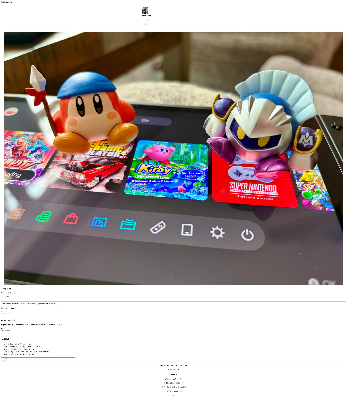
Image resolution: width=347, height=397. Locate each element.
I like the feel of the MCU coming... (22, 349)
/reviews (147, 20)
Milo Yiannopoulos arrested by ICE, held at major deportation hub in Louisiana (29, 304)
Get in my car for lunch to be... (21, 344)
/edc (146, 22)
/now (146, 24)
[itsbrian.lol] (145, 13)
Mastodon (170, 383)
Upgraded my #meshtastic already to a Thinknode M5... (30, 352)
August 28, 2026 (5, 296)
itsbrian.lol (146, 16)
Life (2, 328)
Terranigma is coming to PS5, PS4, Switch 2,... (26, 346)
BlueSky (180, 383)
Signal (169, 379)
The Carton (168, 387)
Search (3, 361)
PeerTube (178, 379)
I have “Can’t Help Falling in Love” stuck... (25, 354)
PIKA (173, 395)
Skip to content (6, 2)
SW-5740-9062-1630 (175, 391)
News (2, 311)
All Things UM (181, 387)
